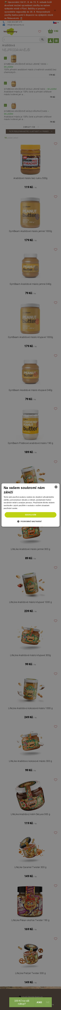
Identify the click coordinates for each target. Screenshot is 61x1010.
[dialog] (31, 505)
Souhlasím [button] (30, 515)
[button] (30, 521)
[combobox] (55, 487)
